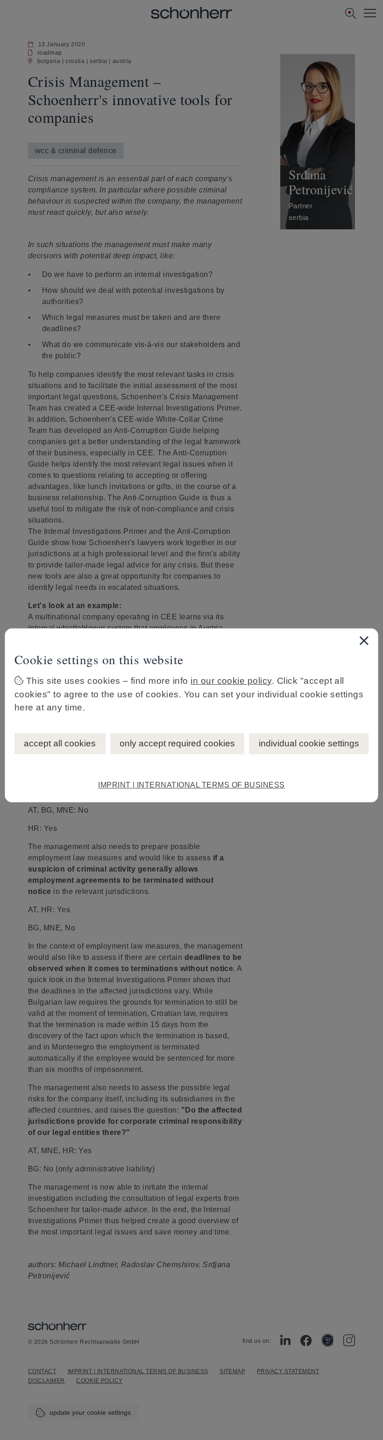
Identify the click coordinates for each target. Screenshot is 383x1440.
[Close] (364, 640)
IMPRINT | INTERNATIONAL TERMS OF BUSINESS (191, 785)
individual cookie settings (309, 743)
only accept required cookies (177, 743)
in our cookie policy (231, 681)
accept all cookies (60, 743)
